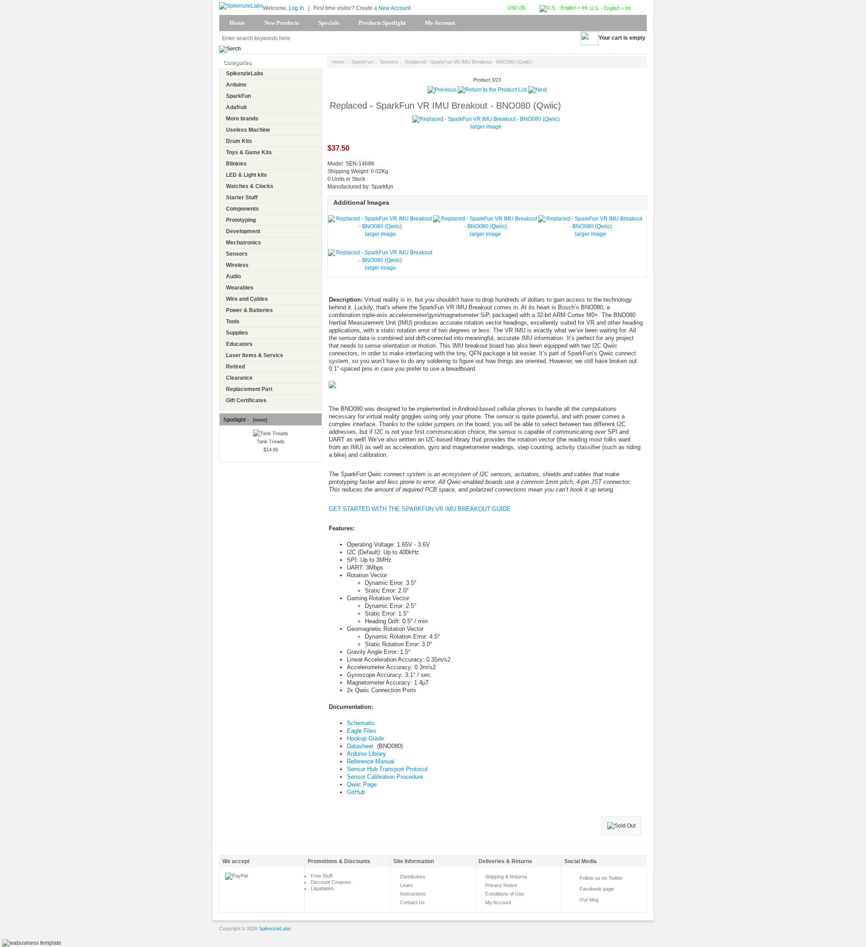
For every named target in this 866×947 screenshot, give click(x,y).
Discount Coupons (331, 882)
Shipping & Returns (506, 876)
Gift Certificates (246, 400)
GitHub (356, 792)
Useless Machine (248, 130)
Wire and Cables (247, 299)
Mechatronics (243, 242)
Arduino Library (366, 753)
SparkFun (238, 96)
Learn (406, 885)
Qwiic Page (362, 784)
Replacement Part (249, 389)
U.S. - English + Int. (610, 8)
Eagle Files (361, 730)
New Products (281, 22)
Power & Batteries (249, 310)
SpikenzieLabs (244, 73)
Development (243, 231)
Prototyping (241, 220)
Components (242, 209)
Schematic (361, 723)
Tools (233, 321)
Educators (239, 344)
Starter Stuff (242, 197)
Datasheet (361, 746)
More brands (242, 118)
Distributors (412, 876)
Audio (233, 276)
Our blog (589, 899)
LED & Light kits (246, 175)
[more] (258, 420)
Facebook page (597, 889)
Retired (235, 366)
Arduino (236, 85)
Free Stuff (321, 875)
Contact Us (412, 902)
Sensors (237, 254)
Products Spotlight (382, 22)
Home (237, 22)
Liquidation (322, 888)
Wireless (237, 265)
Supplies (237, 333)
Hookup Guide (365, 738)
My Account (440, 22)
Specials (328, 22)
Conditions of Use (504, 893)
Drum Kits (239, 141)
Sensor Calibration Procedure (385, 776)
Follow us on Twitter (601, 878)
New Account (394, 8)
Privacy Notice (501, 885)
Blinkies (236, 164)
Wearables (239, 288)
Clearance (239, 378)
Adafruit (236, 107)
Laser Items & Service (254, 355)
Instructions (413, 893)
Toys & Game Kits (249, 152)
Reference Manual (370, 761)
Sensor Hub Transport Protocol (387, 769)
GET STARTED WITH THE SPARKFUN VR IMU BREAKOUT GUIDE (420, 509)
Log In (296, 8)
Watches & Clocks (249, 186)
